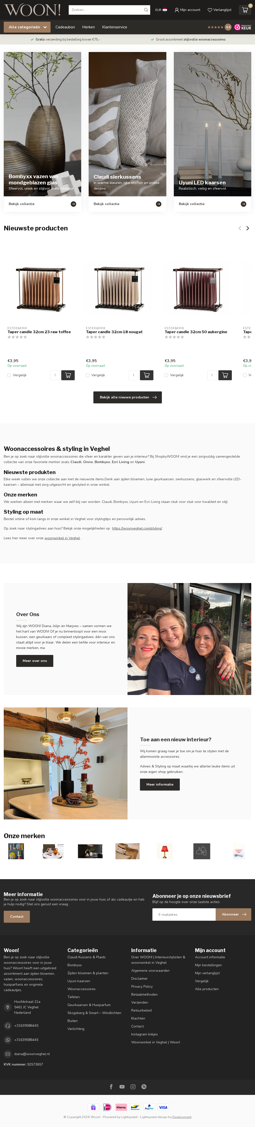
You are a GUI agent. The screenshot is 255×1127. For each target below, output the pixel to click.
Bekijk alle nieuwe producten (124, 397)
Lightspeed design (153, 1117)
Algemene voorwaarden (150, 970)
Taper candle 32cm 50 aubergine (196, 332)
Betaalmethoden (144, 994)
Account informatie (210, 957)
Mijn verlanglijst (207, 973)
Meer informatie (159, 784)
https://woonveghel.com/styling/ (137, 528)
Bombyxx (74, 965)
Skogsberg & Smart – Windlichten (94, 1013)
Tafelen (73, 997)
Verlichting (75, 1028)
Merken (88, 27)
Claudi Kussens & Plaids (86, 957)
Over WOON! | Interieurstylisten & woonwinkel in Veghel (158, 960)
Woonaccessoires (81, 989)
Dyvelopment (181, 1117)
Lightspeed (129, 1117)
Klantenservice (114, 27)
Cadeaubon (65, 27)
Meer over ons (35, 660)
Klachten (138, 1018)
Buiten (72, 1021)
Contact (16, 916)
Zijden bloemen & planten (87, 973)
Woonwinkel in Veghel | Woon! (155, 1042)
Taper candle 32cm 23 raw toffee (39, 332)
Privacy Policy (142, 986)
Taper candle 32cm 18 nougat (114, 332)
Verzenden (139, 1002)
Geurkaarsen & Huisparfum (89, 1005)
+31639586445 (26, 1025)
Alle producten (207, 989)
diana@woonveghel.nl (32, 1054)
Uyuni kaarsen (78, 981)
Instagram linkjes (144, 1034)
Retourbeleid (141, 1010)
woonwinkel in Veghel (62, 538)
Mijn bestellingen (208, 965)
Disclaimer (139, 978)
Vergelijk (20, 375)
